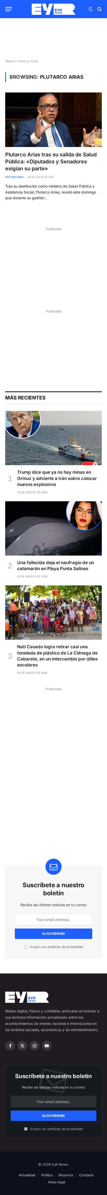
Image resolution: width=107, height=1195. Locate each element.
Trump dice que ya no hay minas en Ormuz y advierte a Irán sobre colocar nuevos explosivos (57, 478)
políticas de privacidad (65, 947)
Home (9, 61)
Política (46, 1175)
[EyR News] (54, 9)
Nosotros (65, 1175)
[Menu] (8, 9)
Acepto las (56, 947)
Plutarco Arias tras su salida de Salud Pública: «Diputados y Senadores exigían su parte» (51, 161)
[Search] (99, 9)
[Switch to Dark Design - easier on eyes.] (90, 9)
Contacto (86, 1175)
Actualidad (27, 1175)
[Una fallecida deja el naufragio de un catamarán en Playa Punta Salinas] (53, 528)
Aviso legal (56, 1182)
